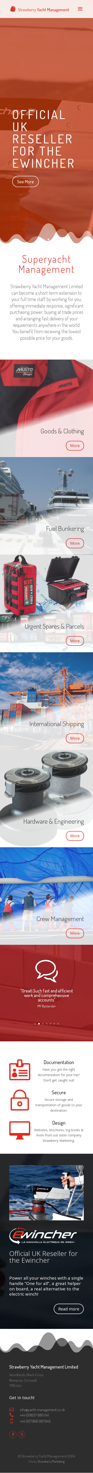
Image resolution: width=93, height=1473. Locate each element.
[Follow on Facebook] (12, 1434)
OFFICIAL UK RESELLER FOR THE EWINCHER (43, 137)
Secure (59, 1092)
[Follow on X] (22, 1434)
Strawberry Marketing (51, 1461)
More (75, 445)
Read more (68, 1309)
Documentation (59, 1062)
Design (58, 1122)
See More (25, 180)
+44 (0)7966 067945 (35, 1421)
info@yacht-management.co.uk (42, 1409)
